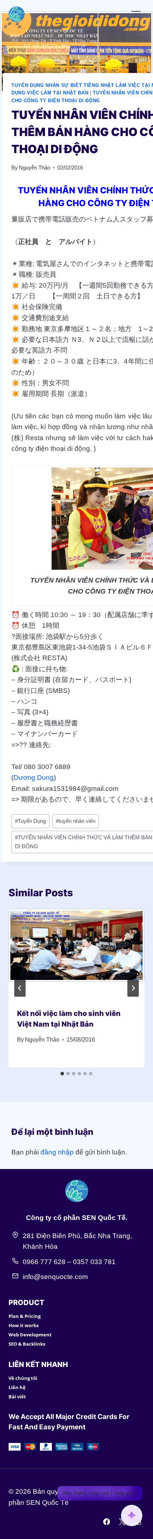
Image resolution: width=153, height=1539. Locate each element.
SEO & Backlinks (27, 1344)
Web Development (30, 1334)
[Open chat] (131, 1515)
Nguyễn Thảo (34, 168)
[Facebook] (107, 1521)
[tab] (62, 1073)
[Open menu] (135, 14)
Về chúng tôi (23, 1378)
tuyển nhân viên (75, 821)
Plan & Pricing (25, 1316)
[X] (122, 1521)
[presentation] (76, 954)
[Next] (133, 988)
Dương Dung (34, 777)
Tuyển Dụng (30, 821)
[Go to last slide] (20, 988)
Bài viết (17, 1396)
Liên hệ (17, 1387)
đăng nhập (57, 1152)
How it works (23, 1325)
